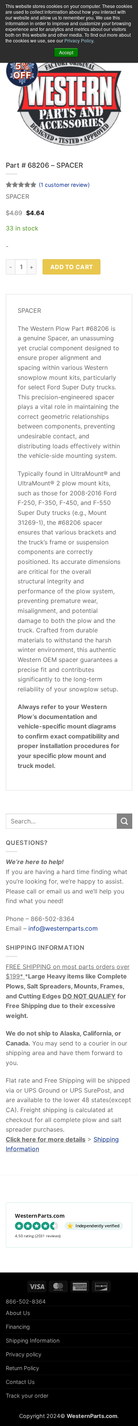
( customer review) (64, 184)
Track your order (27, 1395)
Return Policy (22, 1368)
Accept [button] (66, 52)
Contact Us (20, 1382)
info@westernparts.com (63, 928)
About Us (18, 1313)
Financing (18, 1326)
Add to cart (71, 267)
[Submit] (124, 820)
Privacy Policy (78, 40)
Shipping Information (32, 1340)
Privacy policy (23, 1354)
